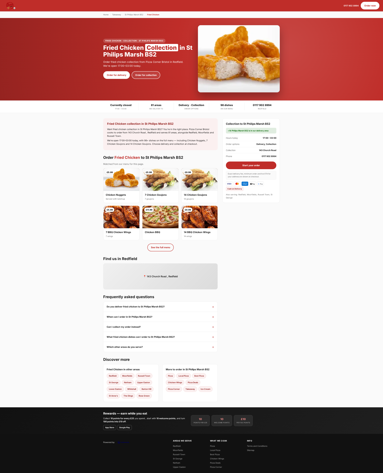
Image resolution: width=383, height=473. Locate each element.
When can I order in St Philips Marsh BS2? (129, 316)
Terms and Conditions (257, 446)
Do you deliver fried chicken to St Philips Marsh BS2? (136, 306)
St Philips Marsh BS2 (134, 14)
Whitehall (131, 389)
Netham (128, 382)
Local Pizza (183, 376)
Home (105, 14)
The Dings (128, 396)
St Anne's (113, 396)
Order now (370, 5)
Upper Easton (143, 382)
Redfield (113, 376)
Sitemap (250, 450)
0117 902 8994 (351, 5)
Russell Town (144, 376)
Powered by (108, 442)
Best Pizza (199, 376)
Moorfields (127, 376)
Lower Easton (115, 389)
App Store (109, 427)
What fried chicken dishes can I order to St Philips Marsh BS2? (141, 336)
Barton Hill (146, 389)
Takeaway (116, 14)
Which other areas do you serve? (125, 347)
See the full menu (160, 247)
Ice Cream (205, 389)
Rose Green (144, 396)
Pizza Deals (193, 382)
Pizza (170, 376)
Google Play (124, 427)
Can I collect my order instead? (124, 326)
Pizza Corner (174, 389)
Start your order (251, 165)
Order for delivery (116, 75)
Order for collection (146, 75)
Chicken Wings (175, 382)
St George (113, 382)
